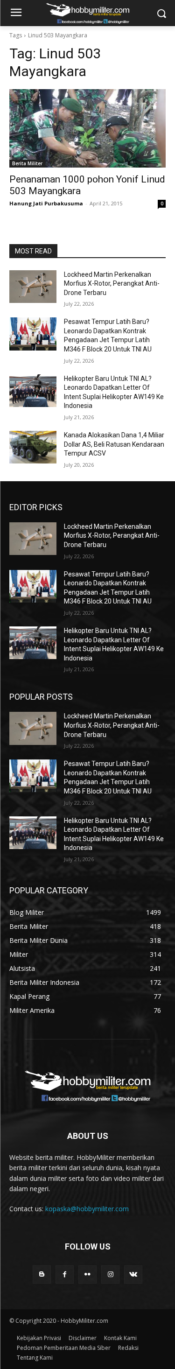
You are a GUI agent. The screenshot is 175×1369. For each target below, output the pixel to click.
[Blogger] (42, 1274)
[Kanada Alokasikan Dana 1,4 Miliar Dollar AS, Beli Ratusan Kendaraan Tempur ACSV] (32, 447)
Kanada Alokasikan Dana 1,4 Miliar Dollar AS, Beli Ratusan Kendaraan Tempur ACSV (114, 444)
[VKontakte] (133, 1274)
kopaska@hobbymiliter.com (87, 1208)
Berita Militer (27, 163)
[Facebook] (65, 1274)
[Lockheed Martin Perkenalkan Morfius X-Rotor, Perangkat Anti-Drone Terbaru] (32, 286)
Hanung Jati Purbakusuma (46, 203)
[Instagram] (110, 1274)
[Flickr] (87, 1274)
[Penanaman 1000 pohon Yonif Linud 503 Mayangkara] (87, 128)
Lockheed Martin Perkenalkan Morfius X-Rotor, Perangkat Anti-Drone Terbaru (112, 283)
